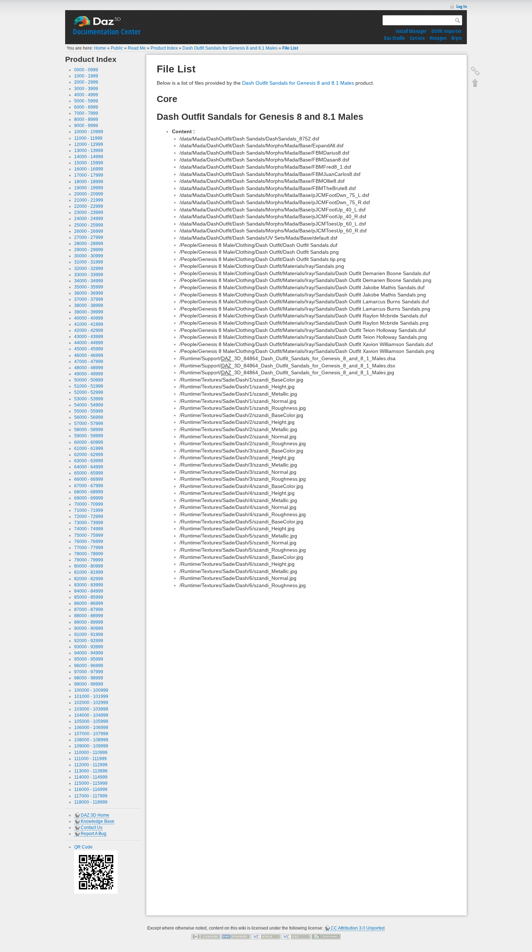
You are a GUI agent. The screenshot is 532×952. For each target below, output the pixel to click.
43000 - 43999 (88, 336)
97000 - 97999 (88, 671)
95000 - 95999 (88, 659)
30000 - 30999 (88, 255)
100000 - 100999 (91, 690)
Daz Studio (394, 37)
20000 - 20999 (88, 194)
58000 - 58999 (88, 429)
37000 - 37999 (88, 299)
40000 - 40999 (88, 318)
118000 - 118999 (90, 802)
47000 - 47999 (88, 361)
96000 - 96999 (88, 665)
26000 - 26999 (88, 231)
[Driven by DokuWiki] (326, 936)
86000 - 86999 (88, 603)
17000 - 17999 (88, 175)
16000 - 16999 (88, 169)
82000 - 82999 (88, 578)
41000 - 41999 (88, 324)
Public (117, 48)
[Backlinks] (475, 71)
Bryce (456, 37)
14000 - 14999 (88, 156)
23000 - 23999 (88, 212)
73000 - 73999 (88, 522)
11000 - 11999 (88, 138)
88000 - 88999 (88, 615)
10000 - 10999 (88, 131)
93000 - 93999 (88, 646)
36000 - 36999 (88, 293)
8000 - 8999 (86, 119)
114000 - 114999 (90, 777)
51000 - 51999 (88, 386)
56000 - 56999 (88, 417)
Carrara (417, 37)
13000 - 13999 (88, 150)
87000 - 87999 (88, 609)
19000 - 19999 (88, 187)
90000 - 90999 (88, 628)
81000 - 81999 (88, 572)
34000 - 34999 (88, 280)
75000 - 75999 (88, 535)
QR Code (83, 847)
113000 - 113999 (90, 771)
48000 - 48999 (88, 367)
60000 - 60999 (88, 442)
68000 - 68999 (88, 491)
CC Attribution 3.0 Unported (358, 928)
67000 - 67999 (88, 485)
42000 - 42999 (88, 330)
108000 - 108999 (91, 739)
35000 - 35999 (88, 287)
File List (290, 48)
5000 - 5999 (86, 101)
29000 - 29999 (88, 249)
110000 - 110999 (90, 752)
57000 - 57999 (88, 423)
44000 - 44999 (88, 342)
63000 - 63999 (88, 460)
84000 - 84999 (88, 591)
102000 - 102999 (91, 702)
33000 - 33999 (88, 274)
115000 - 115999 (90, 783)
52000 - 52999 (88, 392)
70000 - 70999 (88, 504)
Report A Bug (93, 833)
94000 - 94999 (88, 653)
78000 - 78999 (88, 553)
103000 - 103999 (91, 709)
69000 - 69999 (88, 498)
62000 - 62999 (88, 454)
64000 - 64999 (88, 466)
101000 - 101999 (91, 696)
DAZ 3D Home (95, 815)
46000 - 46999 (88, 355)
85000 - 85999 (88, 597)
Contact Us (91, 827)
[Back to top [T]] (475, 82)
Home (100, 48)
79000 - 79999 (88, 560)
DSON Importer (446, 31)
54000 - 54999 (88, 405)
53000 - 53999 (88, 398)
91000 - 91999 (88, 634)
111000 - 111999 (90, 758)
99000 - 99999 (88, 684)
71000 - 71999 (88, 510)
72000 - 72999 (88, 516)
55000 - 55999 (88, 411)
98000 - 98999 (88, 678)
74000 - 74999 (88, 528)
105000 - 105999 (91, 721)
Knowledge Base (97, 821)
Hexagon (438, 37)
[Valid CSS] (296, 936)
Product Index (164, 48)
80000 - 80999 (88, 566)
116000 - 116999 (90, 789)
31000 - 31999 (88, 262)
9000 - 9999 (86, 125)
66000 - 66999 (88, 479)
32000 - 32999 (88, 268)
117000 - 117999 (90, 796)
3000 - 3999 (86, 88)
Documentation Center (107, 31)
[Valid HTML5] (266, 936)
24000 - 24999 (88, 218)
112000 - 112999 (90, 764)
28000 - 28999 (88, 243)
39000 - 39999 (88, 312)
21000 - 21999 (88, 200)
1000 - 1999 (86, 76)
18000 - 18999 (88, 181)
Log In (461, 6)
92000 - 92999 (88, 640)
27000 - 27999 (88, 237)
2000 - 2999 (86, 82)
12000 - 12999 (88, 144)
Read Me (137, 48)
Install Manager (411, 31)
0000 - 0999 (86, 69)
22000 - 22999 (88, 206)
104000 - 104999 (91, 715)
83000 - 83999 (88, 584)
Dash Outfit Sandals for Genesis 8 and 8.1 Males (230, 48)
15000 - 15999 (88, 162)
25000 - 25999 (88, 225)
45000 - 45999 (88, 348)
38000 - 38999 (88, 305)
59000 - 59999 (88, 435)
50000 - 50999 (88, 380)
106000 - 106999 (91, 727)
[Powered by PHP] (235, 936)
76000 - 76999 (88, 541)
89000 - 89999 (88, 622)
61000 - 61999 (88, 448)
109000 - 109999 (91, 746)
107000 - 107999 (91, 733)
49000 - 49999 (88, 373)
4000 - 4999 (86, 94)
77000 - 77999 (88, 547)
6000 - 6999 (86, 107)
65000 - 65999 (88, 473)
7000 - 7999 (86, 113)
